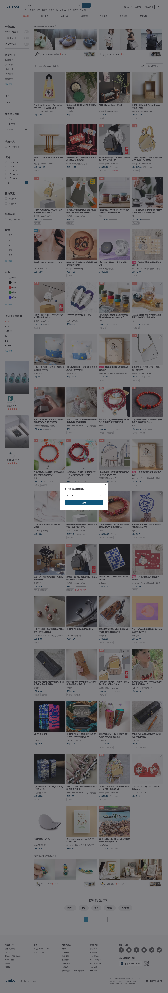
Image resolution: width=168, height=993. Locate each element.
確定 (84, 502)
